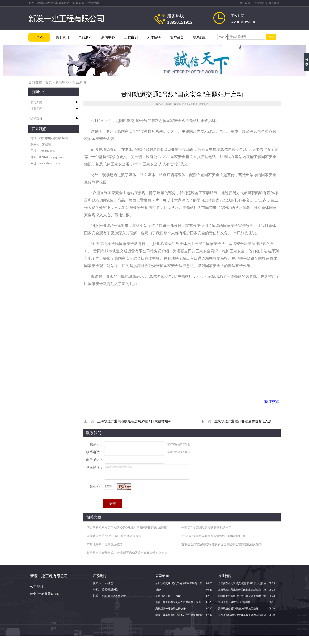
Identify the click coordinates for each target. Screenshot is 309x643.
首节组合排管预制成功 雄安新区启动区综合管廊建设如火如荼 (221, 544)
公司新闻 (36, 102)
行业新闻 (79, 82)
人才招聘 (154, 37)
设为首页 (259, 3)
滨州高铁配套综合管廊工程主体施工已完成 (242, 614)
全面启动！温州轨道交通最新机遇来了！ (207, 527)
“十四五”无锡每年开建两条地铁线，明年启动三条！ (215, 536)
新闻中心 (108, 37)
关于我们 (62, 37)
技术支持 (36, 118)
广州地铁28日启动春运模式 (104, 544)
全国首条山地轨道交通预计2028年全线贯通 (242, 583)
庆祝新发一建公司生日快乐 (170, 608)
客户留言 (177, 37)
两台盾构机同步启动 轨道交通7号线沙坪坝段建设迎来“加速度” (127, 527)
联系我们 (274, 3)
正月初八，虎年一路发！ (169, 596)
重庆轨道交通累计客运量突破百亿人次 (243, 421)
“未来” (158, 589)
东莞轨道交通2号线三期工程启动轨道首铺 (114, 536)
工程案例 (131, 37)
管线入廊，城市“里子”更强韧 (234, 602)
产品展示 (85, 37)
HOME (39, 37)
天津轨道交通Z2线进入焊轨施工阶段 (238, 608)
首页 (48, 82)
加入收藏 (245, 3)
